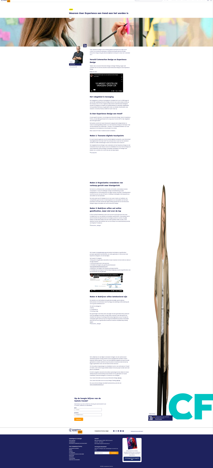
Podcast (71, 451)
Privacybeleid (72, 458)
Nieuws (70, 449)
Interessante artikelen (74, 448)
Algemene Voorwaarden (74, 459)
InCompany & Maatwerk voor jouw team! (78, 443)
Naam (75, 407)
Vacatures (71, 456)
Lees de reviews (158, 419)
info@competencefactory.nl (103, 443)
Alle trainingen (72, 440)
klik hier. (120, 378)
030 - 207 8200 (99, 442)
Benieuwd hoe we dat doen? (137, 431)
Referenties (71, 455)
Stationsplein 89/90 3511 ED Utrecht (104, 440)
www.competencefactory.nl (97, 384)
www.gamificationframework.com (98, 266)
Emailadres (76, 412)
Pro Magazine (72, 452)
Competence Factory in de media (76, 454)
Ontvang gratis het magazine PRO (132, 459)
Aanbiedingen (72, 442)
